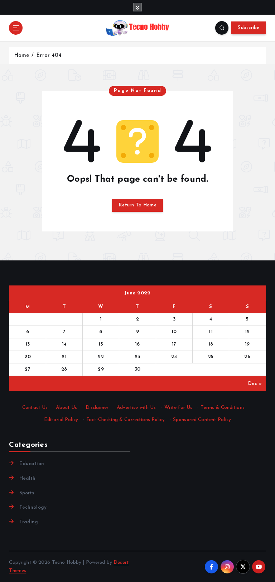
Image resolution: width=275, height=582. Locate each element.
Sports (26, 493)
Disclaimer (97, 407)
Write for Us (178, 407)
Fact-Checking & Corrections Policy (125, 419)
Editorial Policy (61, 419)
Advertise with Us (136, 407)
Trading (28, 522)
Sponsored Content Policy (202, 419)
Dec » (255, 383)
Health (27, 478)
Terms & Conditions (222, 407)
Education (31, 463)
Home (21, 55)
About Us (66, 407)
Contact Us (35, 407)
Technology (33, 507)
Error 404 (49, 55)
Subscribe (248, 27)
